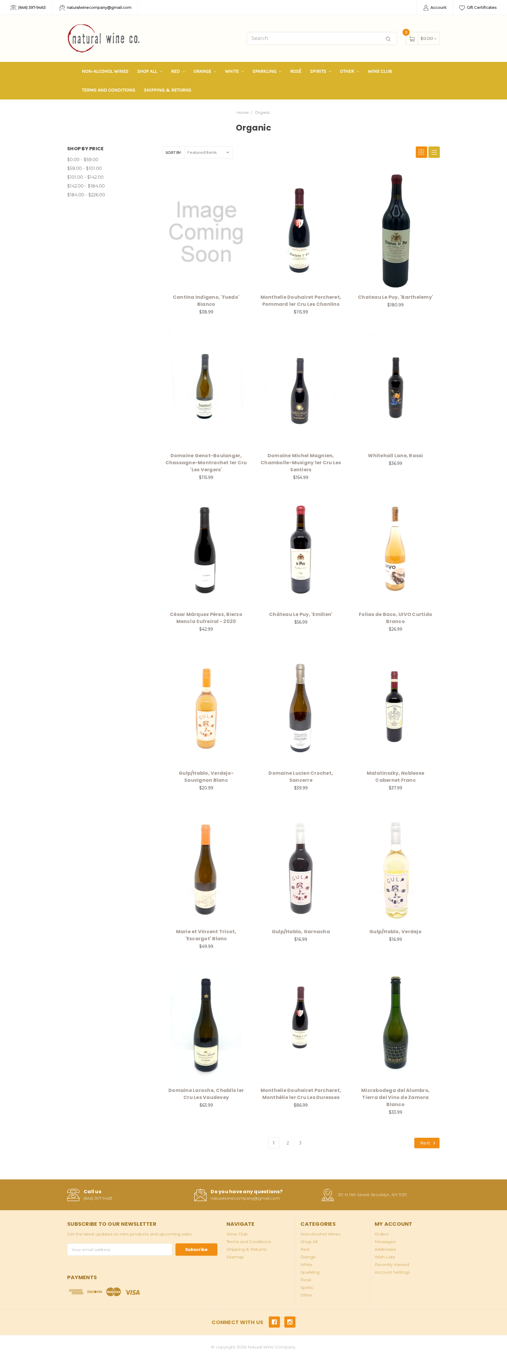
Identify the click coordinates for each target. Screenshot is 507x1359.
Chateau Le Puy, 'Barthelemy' (395, 297)
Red (176, 71)
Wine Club (380, 71)
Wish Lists (385, 1257)
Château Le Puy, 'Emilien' (300, 614)
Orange (203, 71)
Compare (241, 179)
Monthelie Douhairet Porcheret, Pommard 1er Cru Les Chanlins (301, 301)
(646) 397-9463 (31, 7)
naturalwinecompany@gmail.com (98, 7)
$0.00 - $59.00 (82, 159)
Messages (385, 1241)
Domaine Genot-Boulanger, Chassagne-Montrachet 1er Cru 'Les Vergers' (206, 462)
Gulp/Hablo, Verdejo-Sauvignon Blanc (206, 777)
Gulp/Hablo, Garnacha (301, 931)
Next (425, 1143)
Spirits (318, 71)
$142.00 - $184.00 (86, 186)
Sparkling (265, 71)
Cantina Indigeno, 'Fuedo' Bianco (206, 301)
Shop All (147, 71)
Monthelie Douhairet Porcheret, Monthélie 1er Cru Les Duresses (301, 1094)
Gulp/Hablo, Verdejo (395, 931)
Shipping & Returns (167, 90)
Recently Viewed (392, 1264)
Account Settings (392, 1272)
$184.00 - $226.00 (86, 194)
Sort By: (173, 152)
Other (347, 71)
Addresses (385, 1249)
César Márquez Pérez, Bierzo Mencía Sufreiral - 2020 (206, 618)
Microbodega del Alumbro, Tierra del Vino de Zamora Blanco (395, 1097)
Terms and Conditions (108, 90)
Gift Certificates (481, 7)
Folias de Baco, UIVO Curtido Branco (395, 618)
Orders (381, 1234)
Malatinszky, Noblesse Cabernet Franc (395, 777)
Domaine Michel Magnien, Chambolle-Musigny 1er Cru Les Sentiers (301, 462)
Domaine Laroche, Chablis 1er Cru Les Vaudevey (206, 1094)
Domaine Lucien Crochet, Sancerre (300, 777)
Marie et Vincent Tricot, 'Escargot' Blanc (206, 935)
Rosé (295, 71)
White (232, 71)
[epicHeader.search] (388, 39)
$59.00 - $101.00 (84, 168)
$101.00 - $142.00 (85, 177)
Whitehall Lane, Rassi (395, 455)
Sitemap (235, 1257)
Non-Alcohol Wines (105, 71)
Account (438, 7)
